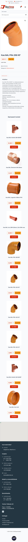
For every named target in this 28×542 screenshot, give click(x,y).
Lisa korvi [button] (14, 147)
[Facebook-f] (3, 511)
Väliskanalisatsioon (10, 68)
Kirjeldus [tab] (4, 75)
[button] (25, 20)
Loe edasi (14, 266)
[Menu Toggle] (25, 7)
